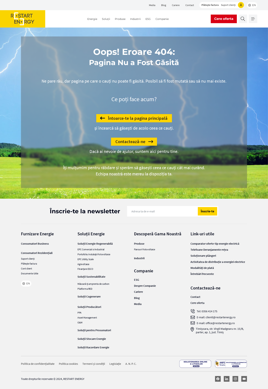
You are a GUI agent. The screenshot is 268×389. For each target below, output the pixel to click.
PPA (79, 312)
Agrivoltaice (83, 264)
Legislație (115, 363)
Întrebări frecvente (202, 274)
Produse (120, 19)
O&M (79, 322)
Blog (163, 5)
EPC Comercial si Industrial (90, 249)
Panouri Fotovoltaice (144, 249)
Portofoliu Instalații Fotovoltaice (93, 254)
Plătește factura (210, 5)
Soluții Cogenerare (89, 296)
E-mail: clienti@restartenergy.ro (216, 317)
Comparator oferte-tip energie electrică (215, 243)
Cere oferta (223, 19)
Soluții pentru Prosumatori (94, 330)
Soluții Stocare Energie (91, 339)
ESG (148, 19)
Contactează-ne (130, 141)
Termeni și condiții (93, 363)
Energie (92, 19)
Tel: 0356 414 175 (207, 311)
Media (152, 5)
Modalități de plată (202, 268)
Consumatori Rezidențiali (37, 253)
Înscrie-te (207, 211)
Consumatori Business (35, 243)
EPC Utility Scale (85, 259)
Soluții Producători (89, 307)
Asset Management (87, 317)
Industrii (135, 19)
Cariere (176, 5)
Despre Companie (145, 285)
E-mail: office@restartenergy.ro (216, 323)
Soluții (106, 19)
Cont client (26, 268)
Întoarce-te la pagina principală (138, 118)
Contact (189, 5)
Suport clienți (228, 5)
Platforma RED (84, 288)
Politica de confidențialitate (38, 363)
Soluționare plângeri (203, 255)
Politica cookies (68, 363)
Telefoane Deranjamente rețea (209, 249)
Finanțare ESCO (85, 269)
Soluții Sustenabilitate (91, 276)
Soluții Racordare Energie (93, 347)
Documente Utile (29, 273)
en (254, 5)
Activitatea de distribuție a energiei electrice (218, 262)
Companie (162, 19)
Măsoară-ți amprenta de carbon (93, 283)
